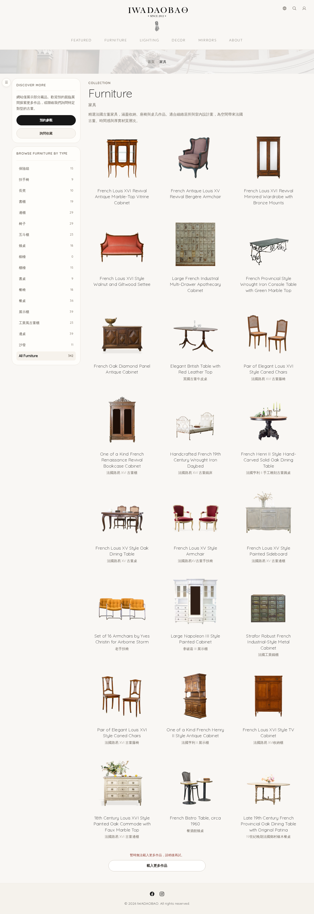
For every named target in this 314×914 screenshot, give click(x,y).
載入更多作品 (157, 865)
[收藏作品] (148, 136)
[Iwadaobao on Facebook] (152, 894)
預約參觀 (46, 120)
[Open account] (304, 8)
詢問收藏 (46, 133)
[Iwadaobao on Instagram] (162, 894)
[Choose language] (284, 8)
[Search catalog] (294, 8)
